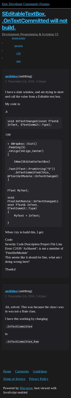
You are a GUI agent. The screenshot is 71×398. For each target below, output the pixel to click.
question (18, 45)
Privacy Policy (38, 379)
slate (18, 61)
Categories (22, 371)
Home (7, 371)
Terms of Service (14, 379)
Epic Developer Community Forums (25, 4)
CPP (18, 53)
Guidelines (40, 371)
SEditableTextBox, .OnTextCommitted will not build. (34, 20)
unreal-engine (18, 38)
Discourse (26, 388)
